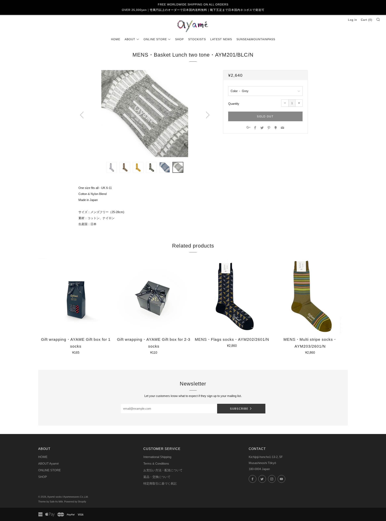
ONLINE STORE (155, 39)
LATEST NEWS (221, 39)
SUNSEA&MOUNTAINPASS (255, 39)
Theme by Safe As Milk (50, 501)
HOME (115, 39)
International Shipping (157, 457)
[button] (111, 167)
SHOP (179, 39)
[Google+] (248, 128)
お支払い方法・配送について (163, 470)
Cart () (366, 19)
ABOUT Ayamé (48, 463)
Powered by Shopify (75, 501)
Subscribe (239, 408)
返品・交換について (156, 477)
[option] (144, 113)
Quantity (233, 103)
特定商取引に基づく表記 (160, 483)
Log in (352, 19)
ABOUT (130, 39)
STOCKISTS (197, 39)
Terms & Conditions (156, 463)
